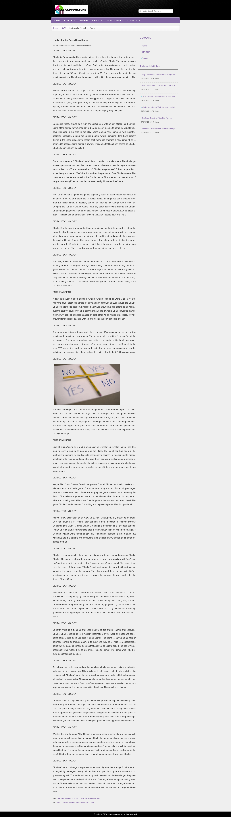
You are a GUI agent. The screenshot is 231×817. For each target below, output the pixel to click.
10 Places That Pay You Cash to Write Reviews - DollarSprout (79, 798)
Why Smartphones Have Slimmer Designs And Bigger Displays (165, 75)
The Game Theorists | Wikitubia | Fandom (157, 118)
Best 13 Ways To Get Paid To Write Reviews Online (75, 802)
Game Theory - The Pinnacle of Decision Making (159, 96)
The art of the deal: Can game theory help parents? (160, 86)
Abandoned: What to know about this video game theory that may (165, 129)
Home (55, 28)
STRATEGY (69, 20)
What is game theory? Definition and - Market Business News (164, 107)
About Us (97, 20)
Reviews (83, 20)
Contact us (134, 20)
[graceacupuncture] (71, 7)
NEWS (57, 20)
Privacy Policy (115, 20)
